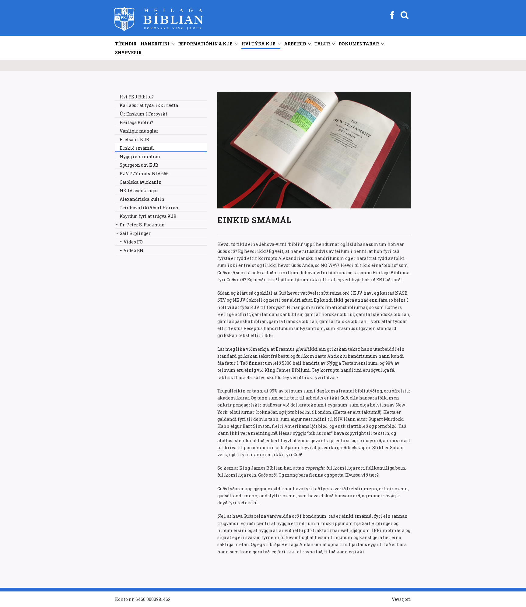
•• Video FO (131, 242)
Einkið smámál (137, 148)
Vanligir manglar (139, 131)
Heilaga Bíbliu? (136, 122)
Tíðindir (125, 44)
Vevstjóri (401, 599)
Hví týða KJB (258, 44)
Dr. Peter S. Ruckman (142, 225)
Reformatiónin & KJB (205, 44)
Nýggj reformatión (140, 156)
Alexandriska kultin (142, 199)
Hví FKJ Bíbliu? (137, 97)
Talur (322, 44)
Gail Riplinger (135, 233)
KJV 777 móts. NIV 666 (144, 173)
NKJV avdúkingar (139, 190)
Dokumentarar (358, 44)
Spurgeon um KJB (139, 165)
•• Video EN (131, 250)
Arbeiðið (295, 44)
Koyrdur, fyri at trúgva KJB (148, 216)
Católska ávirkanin (141, 182)
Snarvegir (128, 52)
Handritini (155, 44)
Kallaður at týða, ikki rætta (149, 105)
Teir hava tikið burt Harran (149, 208)
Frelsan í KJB (134, 139)
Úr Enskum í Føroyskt (143, 114)
